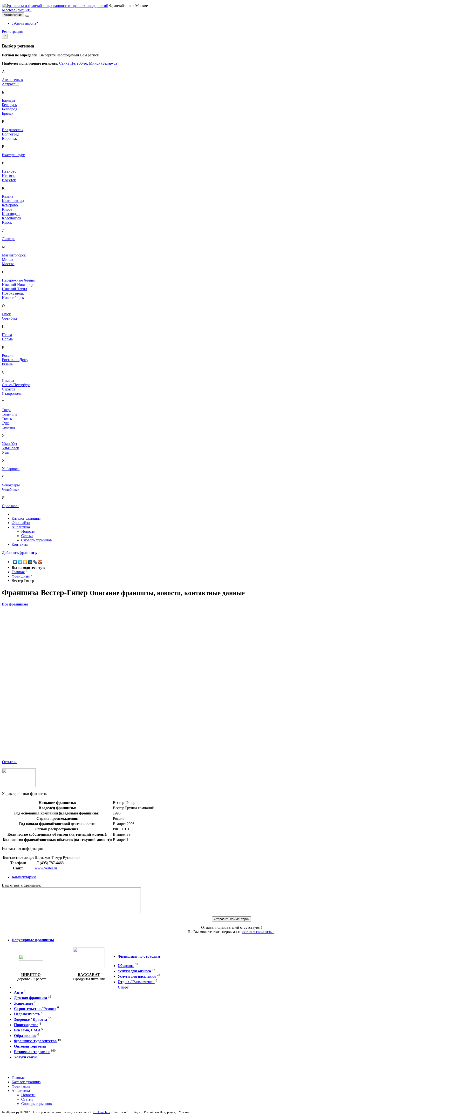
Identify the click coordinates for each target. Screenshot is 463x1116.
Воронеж (9, 138)
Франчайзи (21, 523)
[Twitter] (20, 562)
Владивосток (12, 130)
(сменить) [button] (17, 10)
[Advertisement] (231, 682)
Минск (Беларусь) (103, 63)
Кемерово (10, 205)
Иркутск (9, 180)
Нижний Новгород (17, 284)
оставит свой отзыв (258, 932)
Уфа (5, 452)
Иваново (9, 171)
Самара (8, 380)
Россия (7, 355)
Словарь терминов (36, 540)
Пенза (7, 335)
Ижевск (8, 176)
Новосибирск (13, 298)
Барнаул (8, 100)
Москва (8, 264)
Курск (7, 222)
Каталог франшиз (26, 518)
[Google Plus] (40, 562)
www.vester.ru (46, 868)
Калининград (13, 201)
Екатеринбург (13, 155)
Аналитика (21, 527)
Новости (28, 531)
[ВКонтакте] (15, 562)
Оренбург (10, 318)
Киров (7, 209)
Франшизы (21, 576)
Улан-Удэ (9, 444)
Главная (18, 572)
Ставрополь (11, 393)
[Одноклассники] (25, 562)
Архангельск (12, 80)
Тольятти (9, 414)
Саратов (8, 389)
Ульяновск (10, 448)
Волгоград (10, 134)
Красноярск (11, 218)
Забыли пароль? (25, 23)
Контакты (20, 544)
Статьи (27, 536)
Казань (7, 196)
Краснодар (11, 214)
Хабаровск (11, 469)
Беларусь (9, 105)
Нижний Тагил (14, 289)
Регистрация (12, 31)
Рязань (7, 364)
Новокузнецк (13, 293)
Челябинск (11, 489)
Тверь (6, 410)
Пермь (7, 339)
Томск (7, 419)
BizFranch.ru (101, 1112)
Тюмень (8, 427)
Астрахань (10, 84)
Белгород (9, 109)
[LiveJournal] (35, 562)
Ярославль (10, 506)
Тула (5, 423)
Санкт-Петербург (73, 63)
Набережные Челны (18, 280)
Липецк (8, 239)
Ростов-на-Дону (15, 360)
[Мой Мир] (30, 562)
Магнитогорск (14, 255)
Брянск (8, 113)
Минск (7, 259)
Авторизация (13, 15)
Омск (6, 314)
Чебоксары (11, 485)
